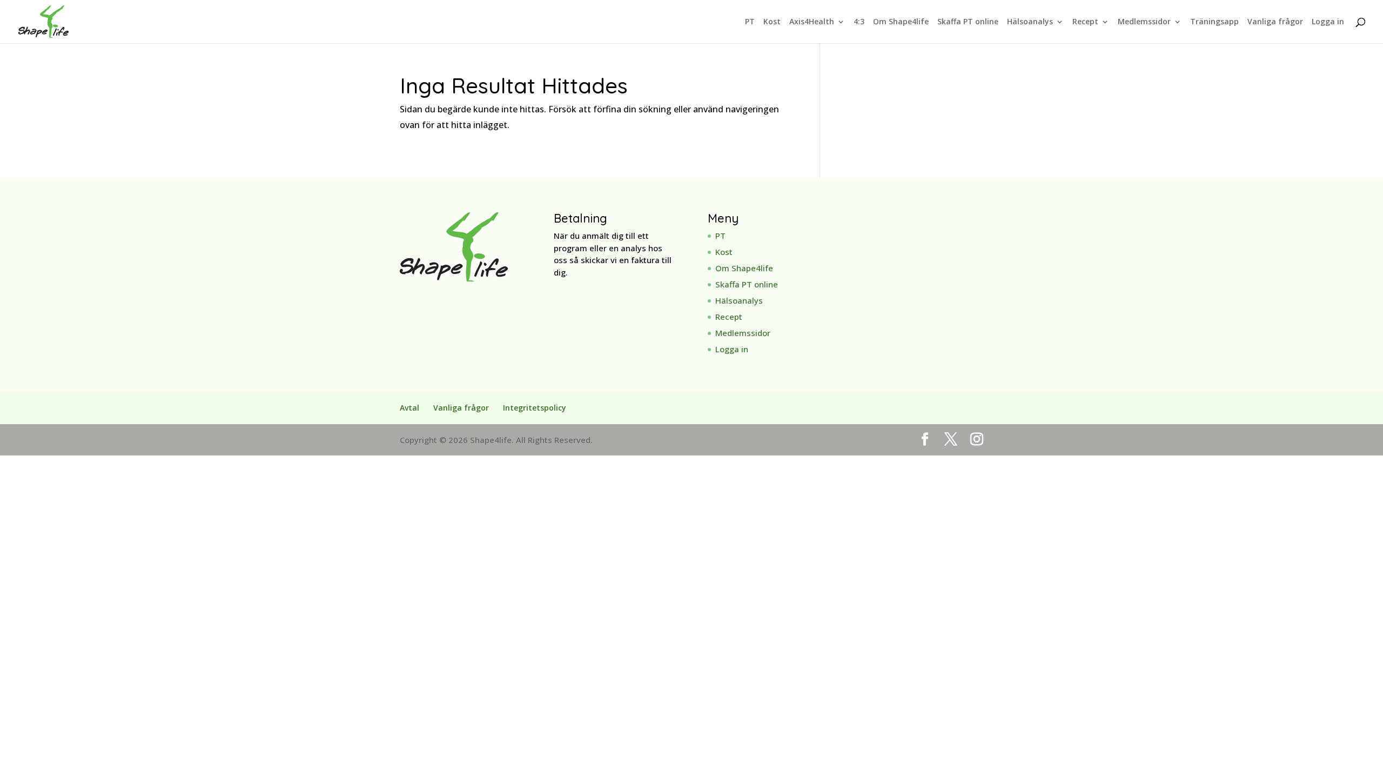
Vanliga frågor (1275, 22)
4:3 (859, 22)
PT (750, 22)
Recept (1085, 22)
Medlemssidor (1144, 22)
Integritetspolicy (534, 408)
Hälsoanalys (1030, 22)
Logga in (1328, 22)
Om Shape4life (901, 22)
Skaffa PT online (967, 22)
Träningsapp (1214, 22)
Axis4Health (811, 22)
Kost (772, 22)
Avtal (409, 408)
